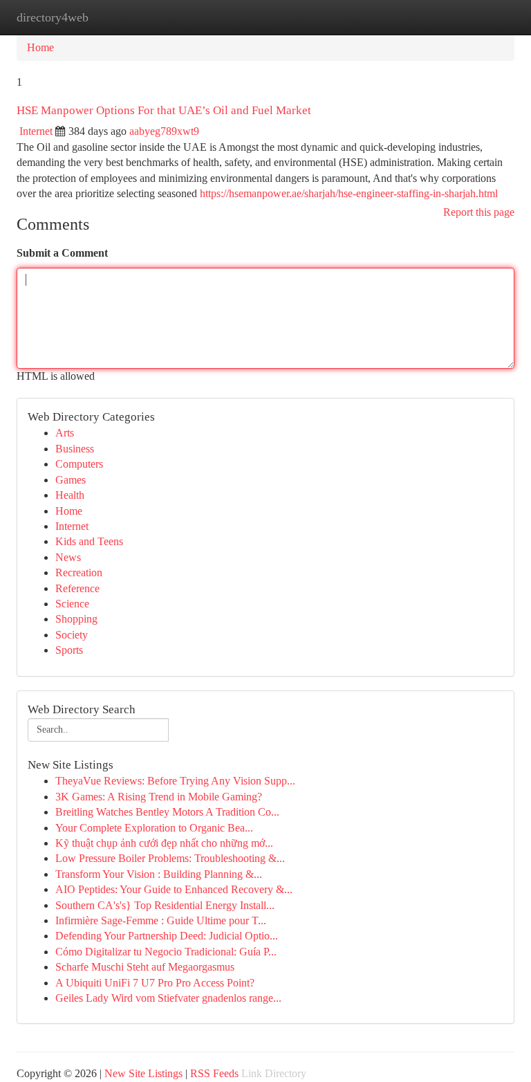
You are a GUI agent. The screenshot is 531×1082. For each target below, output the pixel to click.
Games (70, 480)
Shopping (76, 619)
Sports (69, 650)
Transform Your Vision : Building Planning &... (158, 874)
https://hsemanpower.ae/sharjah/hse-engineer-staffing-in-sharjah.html (349, 193)
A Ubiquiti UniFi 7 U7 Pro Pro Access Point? (154, 983)
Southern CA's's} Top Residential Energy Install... (164, 905)
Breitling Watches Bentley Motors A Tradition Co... (167, 812)
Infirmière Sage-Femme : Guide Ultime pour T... (160, 920)
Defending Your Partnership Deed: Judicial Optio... (166, 936)
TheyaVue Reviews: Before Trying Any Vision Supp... (175, 781)
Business (74, 449)
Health (69, 495)
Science (72, 603)
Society (71, 635)
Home (40, 47)
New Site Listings (143, 1073)
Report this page (478, 212)
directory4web (52, 17)
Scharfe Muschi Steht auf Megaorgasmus (144, 967)
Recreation (78, 572)
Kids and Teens (89, 541)
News (68, 557)
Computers (79, 464)
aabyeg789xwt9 (164, 131)
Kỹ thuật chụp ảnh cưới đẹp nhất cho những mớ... (164, 843)
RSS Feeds (214, 1073)
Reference (77, 588)
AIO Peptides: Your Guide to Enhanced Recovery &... (173, 889)
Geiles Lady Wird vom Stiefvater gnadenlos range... (168, 998)
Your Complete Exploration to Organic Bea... (154, 828)
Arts (64, 433)
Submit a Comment (62, 253)
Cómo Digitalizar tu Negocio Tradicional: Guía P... (166, 951)
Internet (36, 131)
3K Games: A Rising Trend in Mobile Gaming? (158, 797)
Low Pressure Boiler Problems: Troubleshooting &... (170, 858)
